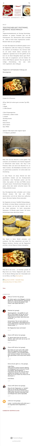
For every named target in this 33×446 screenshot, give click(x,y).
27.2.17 (9, 330)
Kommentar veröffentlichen (11, 410)
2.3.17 (9, 396)
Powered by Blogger (18, 438)
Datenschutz (15, 17)
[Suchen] (29, 2)
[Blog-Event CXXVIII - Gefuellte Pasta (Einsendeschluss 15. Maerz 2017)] (16, 282)
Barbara (10, 310)
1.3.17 (9, 381)
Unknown (10, 401)
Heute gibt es (19, 276)
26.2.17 (9, 305)
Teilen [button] (4, 288)
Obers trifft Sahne (13, 335)
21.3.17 (9, 407)
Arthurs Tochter (12, 297)
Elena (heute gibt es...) (14, 364)
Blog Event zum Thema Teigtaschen (13, 271)
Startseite (6, 17)
